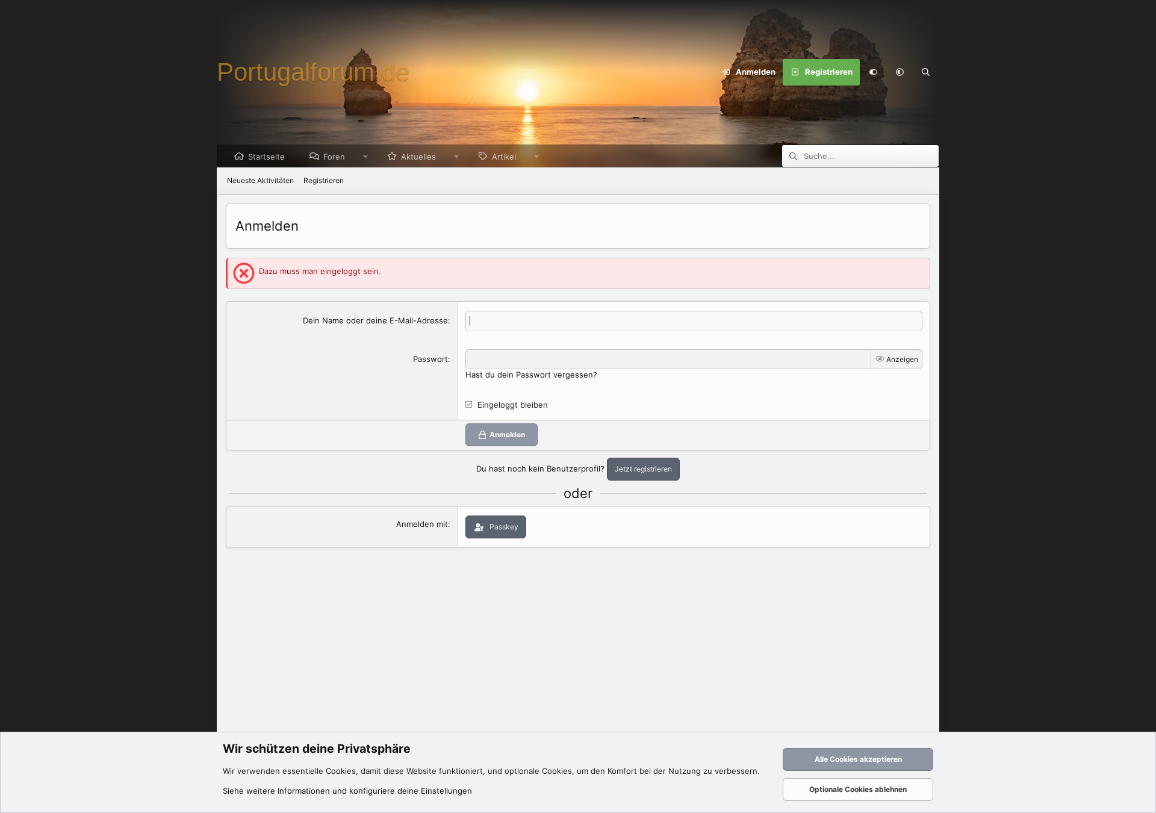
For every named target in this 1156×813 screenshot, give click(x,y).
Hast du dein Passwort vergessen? (531, 374)
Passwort (430, 359)
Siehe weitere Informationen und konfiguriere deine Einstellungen (347, 791)
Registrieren (323, 180)
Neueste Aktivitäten (260, 180)
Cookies (341, 771)
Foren (334, 156)
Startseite (266, 156)
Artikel (504, 156)
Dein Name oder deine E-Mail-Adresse (375, 320)
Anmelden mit (422, 524)
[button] (899, 72)
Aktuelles (418, 156)
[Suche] (926, 72)
